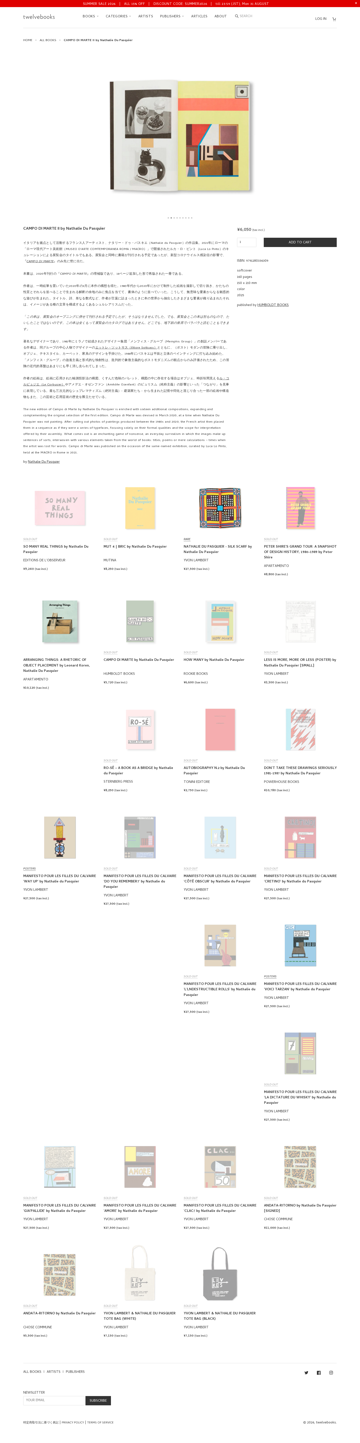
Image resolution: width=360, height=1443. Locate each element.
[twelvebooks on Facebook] (319, 1373)
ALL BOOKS (48, 40)
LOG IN (320, 19)
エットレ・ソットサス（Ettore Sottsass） (126, 347)
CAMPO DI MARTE (40, 261)
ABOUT (221, 17)
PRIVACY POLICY (73, 1422)
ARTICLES (199, 17)
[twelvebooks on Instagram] (331, 1373)
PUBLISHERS (171, 17)
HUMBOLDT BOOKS (273, 305)
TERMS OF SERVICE (100, 1422)
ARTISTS (145, 17)
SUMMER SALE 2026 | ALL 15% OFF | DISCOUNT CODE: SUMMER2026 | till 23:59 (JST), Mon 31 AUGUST (176, 4)
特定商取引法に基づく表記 (41, 1422)
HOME (27, 40)
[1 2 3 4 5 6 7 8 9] (180, 135)
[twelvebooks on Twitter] (306, 1373)
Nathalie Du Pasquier (44, 462)
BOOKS (89, 17)
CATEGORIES (117, 17)
